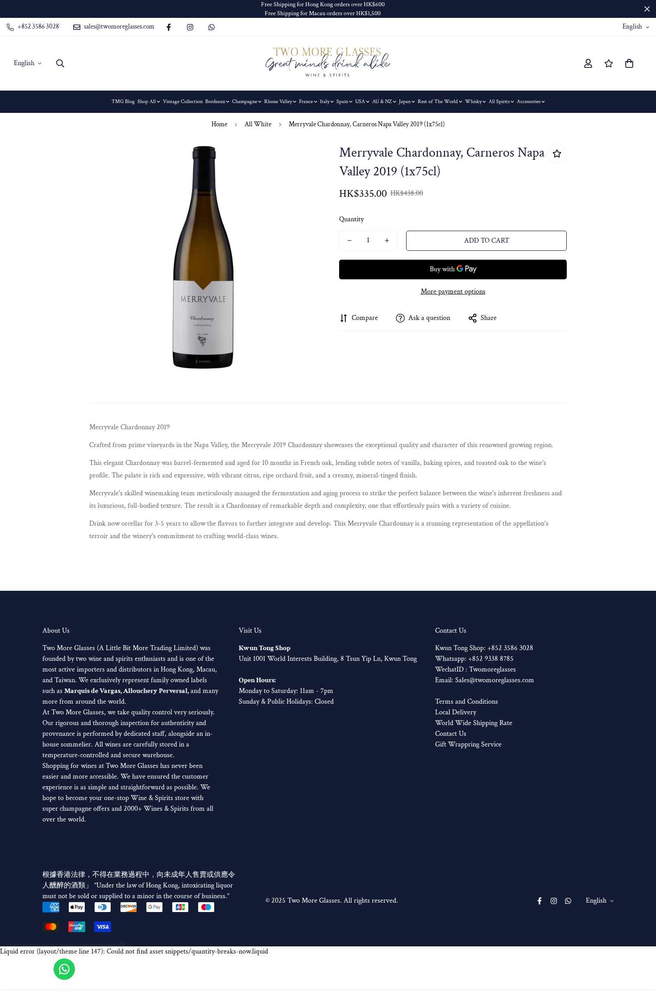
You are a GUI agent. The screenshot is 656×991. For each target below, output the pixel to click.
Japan (405, 101)
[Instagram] (190, 27)
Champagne (244, 101)
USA (360, 101)
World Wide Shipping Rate (473, 723)
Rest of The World (438, 101)
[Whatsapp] (211, 27)
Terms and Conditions (466, 701)
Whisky (473, 101)
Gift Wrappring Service (468, 744)
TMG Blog (123, 101)
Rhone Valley (278, 101)
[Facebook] (168, 27)
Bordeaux (215, 101)
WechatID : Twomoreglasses (475, 669)
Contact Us (450, 733)
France (306, 101)
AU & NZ (382, 101)
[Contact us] (64, 969)
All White (258, 124)
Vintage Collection (183, 101)
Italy (324, 101)
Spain (342, 101)
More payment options (453, 291)
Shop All (146, 101)
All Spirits (499, 101)
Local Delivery (455, 712)
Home (219, 124)
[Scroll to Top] (638, 942)
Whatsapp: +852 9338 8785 (474, 658)
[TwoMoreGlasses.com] (328, 63)
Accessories (528, 101)
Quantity (351, 219)
